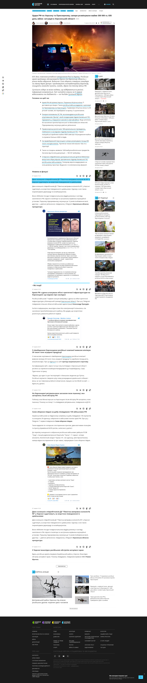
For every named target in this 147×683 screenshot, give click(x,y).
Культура (87, 4)
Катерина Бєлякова (53, 23)
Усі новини (54, 4)
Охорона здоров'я (75, 636)
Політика (56, 645)
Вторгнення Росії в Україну (66, 4)
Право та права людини (58, 641)
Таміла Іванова (40, 23)
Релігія (71, 645)
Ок (140, 677)
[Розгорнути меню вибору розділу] (48, 4)
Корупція (72, 631)
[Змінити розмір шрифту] (114, 23)
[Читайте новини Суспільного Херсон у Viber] (67, 656)
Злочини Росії (83, 10)
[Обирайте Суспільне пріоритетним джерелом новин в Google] (3, 93)
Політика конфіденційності (41, 666)
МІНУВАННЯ (56, 10)
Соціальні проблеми (107, 645)
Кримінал (88, 631)
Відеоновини (89, 647)
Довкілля (56, 636)
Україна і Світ (79, 4)
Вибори (87, 634)
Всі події (37, 285)
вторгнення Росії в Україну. (68, 76)
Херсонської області (68, 301)
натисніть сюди (74, 666)
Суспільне (74, 664)
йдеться (53, 362)
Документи (35, 668)
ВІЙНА (34, 639)
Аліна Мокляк (66, 23)
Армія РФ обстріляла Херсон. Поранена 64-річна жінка (62, 102)
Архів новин (36, 658)
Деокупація (70, 10)
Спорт (93, 4)
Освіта (71, 634)
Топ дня (101, 10)
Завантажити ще (61, 566)
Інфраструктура (105, 636)
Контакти (35, 655)
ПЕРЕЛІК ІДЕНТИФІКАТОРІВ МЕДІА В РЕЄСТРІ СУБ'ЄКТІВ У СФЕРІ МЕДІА (40, 675)
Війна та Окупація (93, 10)
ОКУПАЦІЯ (63, 10)
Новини (34, 631)
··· (99, 4)
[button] (3, 77)
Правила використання (39, 663)
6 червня (78, 92)
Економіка (56, 634)
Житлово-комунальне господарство (92, 637)
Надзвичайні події (106, 634)
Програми (35, 671)
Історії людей (104, 641)
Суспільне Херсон (75, 94)
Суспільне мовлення (39, 660)
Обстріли (49, 10)
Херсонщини (67, 356)
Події (76, 10)
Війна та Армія (73, 647)
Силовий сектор (90, 641)
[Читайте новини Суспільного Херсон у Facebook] (55, 656)
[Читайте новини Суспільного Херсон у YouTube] (63, 656)
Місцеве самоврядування (74, 641)
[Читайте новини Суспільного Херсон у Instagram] (59, 656)
